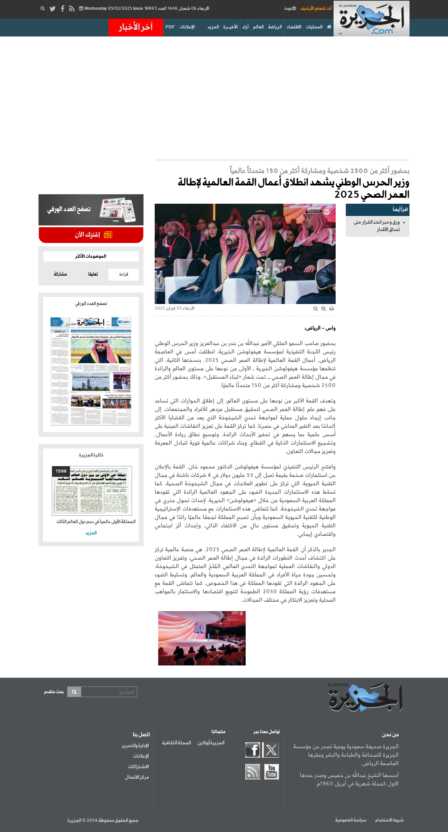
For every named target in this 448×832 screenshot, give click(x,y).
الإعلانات (187, 27)
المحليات (314, 27)
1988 (61, 471)
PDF (170, 27)
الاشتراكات (138, 766)
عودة (288, 9)
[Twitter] (52, 9)
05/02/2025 (146, 9)
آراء (245, 27)
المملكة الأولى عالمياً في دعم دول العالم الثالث (95, 522)
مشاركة (60, 274)
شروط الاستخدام (389, 820)
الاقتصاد (294, 27)
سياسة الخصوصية (350, 820)
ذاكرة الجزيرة (91, 455)
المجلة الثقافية (176, 742)
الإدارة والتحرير (135, 745)
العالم (258, 27)
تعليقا (93, 274)
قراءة (123, 274)
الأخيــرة (230, 27)
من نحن (390, 735)
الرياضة (275, 27)
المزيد (213, 27)
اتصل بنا (141, 735)
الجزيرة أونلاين (210, 742)
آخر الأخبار (136, 27)
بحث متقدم (54, 692)
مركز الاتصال (137, 777)
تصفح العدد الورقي (91, 304)
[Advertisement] (224, 96)
